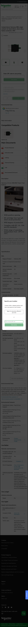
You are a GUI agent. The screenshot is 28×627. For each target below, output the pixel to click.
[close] (24, 299)
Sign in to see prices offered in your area (14, 312)
